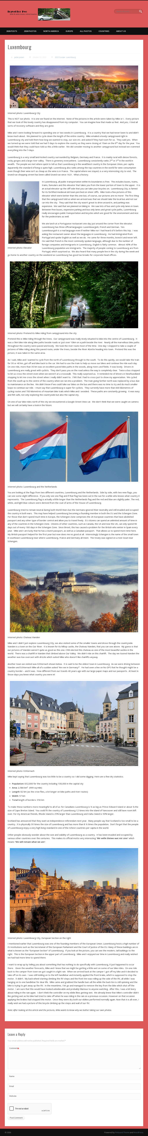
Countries (104, 31)
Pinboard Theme (122, 1132)
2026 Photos (30, 31)
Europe (69, 31)
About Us (121, 31)
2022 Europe (60, 57)
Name (11, 1076)
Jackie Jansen (19, 57)
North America (51, 31)
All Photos (86, 31)
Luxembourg (71, 57)
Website (12, 1096)
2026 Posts (11, 31)
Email (11, 1086)
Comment (14, 1048)
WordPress (138, 1132)
